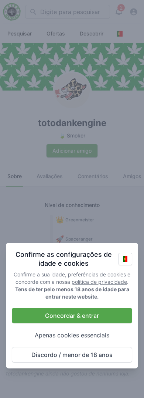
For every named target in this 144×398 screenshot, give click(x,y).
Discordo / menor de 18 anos (72, 354)
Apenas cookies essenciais (72, 335)
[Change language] (125, 259)
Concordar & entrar (72, 315)
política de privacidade (99, 282)
